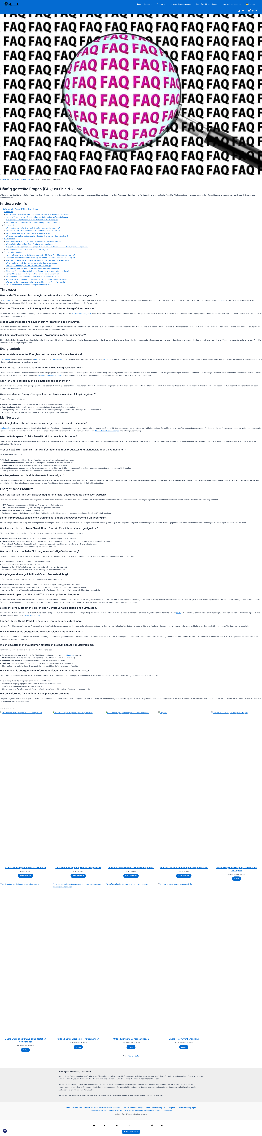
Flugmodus (70, 655)
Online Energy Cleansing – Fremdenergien (78, 1039)
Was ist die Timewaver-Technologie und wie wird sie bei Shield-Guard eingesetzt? (37, 214)
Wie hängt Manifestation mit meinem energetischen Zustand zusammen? (34, 241)
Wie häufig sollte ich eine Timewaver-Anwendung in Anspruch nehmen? (33, 222)
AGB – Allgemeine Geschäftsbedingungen (180, 1108)
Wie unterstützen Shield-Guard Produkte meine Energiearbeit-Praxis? (33, 231)
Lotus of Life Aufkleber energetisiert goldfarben (184, 867)
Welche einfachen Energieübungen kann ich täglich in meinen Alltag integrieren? (37, 236)
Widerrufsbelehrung (98, 1110)
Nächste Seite (133, 1056)
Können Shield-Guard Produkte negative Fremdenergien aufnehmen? (32, 274)
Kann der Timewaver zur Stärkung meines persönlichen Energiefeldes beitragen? (37, 217)
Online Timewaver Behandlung (184, 1039)
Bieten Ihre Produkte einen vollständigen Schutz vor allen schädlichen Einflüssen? (37, 271)
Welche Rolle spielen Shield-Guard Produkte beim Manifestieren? (31, 244)
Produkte (147, 4)
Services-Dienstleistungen (181, 4)
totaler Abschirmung (32, 615)
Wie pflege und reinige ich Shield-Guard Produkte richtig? (28, 266)
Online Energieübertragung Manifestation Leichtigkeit (236, 869)
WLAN (178, 613)
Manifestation (9, 239)
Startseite (4, 179)
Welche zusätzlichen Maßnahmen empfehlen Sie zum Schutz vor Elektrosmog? (36, 279)
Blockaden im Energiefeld (81, 313)
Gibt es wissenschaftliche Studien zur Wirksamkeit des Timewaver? (32, 220)
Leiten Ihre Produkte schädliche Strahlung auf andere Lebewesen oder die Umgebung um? (41, 258)
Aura (106, 359)
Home (139, 4)
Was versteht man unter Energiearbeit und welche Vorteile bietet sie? (33, 228)
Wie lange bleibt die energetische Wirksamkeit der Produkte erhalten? (33, 276)
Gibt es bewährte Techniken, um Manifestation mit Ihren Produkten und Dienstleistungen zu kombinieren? (47, 247)
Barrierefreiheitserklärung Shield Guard (147, 1110)
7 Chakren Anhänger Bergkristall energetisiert (78, 867)
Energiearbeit (9, 225)
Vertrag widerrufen (131, 1132)
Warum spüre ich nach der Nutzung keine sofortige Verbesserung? (32, 263)
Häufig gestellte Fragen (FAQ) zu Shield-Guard (20, 209)
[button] (152, 4)
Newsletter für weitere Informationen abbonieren (102, 1108)
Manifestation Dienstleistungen (107, 431)
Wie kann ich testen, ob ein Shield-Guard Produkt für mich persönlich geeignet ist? (38, 260)
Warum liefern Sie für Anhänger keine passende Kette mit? (28, 285)
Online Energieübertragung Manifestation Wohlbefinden (25, 1040)
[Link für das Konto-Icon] (239, 11)
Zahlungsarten (113, 1110)
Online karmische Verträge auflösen (131, 1039)
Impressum (168, 1110)
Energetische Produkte (13, 252)
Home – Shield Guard (74, 1108)
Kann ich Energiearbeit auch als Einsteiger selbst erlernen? (28, 233)
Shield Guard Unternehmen (206, 4)
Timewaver (161, 4)
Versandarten (125, 1110)
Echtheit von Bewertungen (133, 1108)
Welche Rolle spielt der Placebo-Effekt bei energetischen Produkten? (32, 268)
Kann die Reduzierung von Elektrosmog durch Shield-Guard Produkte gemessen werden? (40, 255)
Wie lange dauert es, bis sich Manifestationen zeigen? (27, 249)
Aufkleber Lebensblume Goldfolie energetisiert (131, 867)
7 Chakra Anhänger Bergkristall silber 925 (25, 867)
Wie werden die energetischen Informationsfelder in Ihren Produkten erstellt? (36, 282)
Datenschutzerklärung (153, 1108)
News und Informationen (231, 4)
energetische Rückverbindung (49, 375)
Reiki (36, 359)
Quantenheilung (58, 359)
